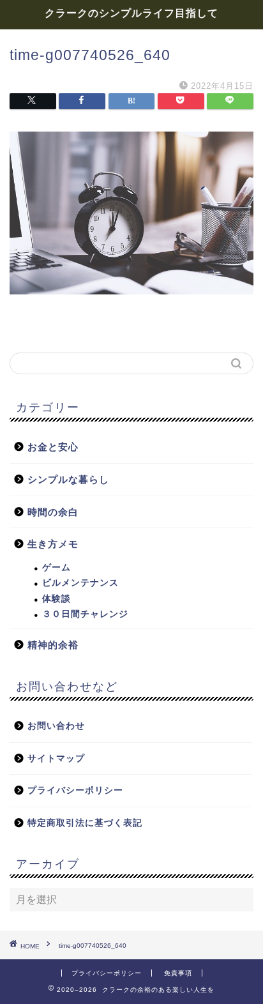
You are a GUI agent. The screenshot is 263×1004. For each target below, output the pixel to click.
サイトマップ (56, 758)
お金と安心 (53, 446)
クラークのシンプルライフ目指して (131, 12)
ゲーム (56, 567)
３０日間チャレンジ (85, 614)
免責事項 (178, 973)
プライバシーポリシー (75, 790)
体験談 (56, 599)
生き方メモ (53, 543)
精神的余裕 (53, 644)
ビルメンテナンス (80, 583)
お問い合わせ (56, 726)
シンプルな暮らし (68, 479)
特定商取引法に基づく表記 (84, 823)
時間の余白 (53, 511)
